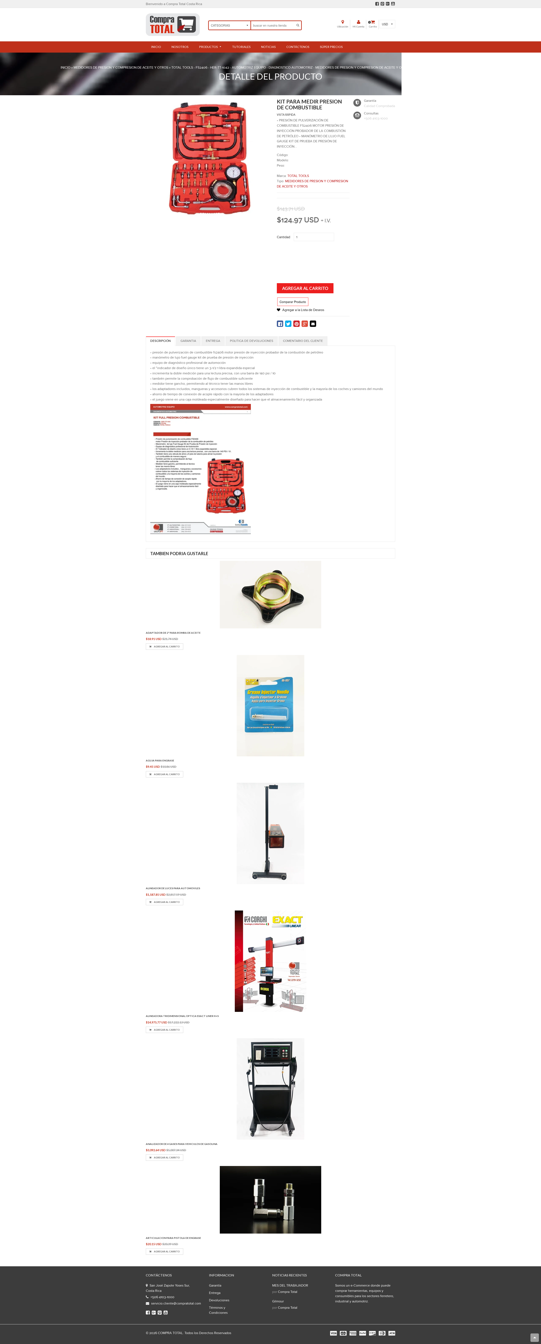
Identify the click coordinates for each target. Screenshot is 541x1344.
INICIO (65, 68)
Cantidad (283, 237)
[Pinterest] (382, 3)
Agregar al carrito (166, 646)
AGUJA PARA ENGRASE (160, 760)
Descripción (160, 341)
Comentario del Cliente (303, 341)
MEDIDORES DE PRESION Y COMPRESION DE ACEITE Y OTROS (121, 68)
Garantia (188, 341)
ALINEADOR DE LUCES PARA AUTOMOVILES (173, 888)
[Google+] (387, 3)
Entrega (213, 341)
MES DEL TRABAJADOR (290, 1286)
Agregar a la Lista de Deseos (303, 310)
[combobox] (273, 25)
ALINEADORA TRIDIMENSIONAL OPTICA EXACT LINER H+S (182, 1016)
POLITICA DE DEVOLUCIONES (251, 341)
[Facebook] (377, 3)
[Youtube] (393, 3)
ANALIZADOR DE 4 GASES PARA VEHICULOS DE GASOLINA (181, 1144)
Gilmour (278, 1301)
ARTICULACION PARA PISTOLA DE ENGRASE (173, 1237)
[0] (280, 324)
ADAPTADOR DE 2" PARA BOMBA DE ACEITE (173, 632)
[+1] (305, 324)
